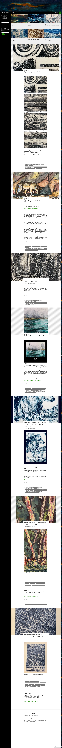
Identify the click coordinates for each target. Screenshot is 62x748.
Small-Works (27, 423)
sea (35, 392)
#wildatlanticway (34, 390)
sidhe (38, 686)
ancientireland (28, 685)
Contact (56, 12)
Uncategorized (19, 38)
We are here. (29, 714)
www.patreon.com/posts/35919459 (31, 701)
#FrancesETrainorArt (29, 164)
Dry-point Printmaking (32, 38)
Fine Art (12, 38)
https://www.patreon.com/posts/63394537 (32, 479)
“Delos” (30, 25)
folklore (34, 685)
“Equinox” (13, 25)
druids (40, 391)
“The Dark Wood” (32, 282)
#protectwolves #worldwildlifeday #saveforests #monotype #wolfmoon (34, 167)
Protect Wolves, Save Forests (33, 426)
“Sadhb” (13, 40)
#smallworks (27, 168)
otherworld (31, 392)
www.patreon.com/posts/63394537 (31, 596)
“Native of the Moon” (34, 592)
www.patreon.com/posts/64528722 (31, 208)
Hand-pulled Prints (32, 422)
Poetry (38, 39)
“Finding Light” (32, 42)
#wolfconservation (29, 492)
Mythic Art (26, 70)
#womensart (34, 391)
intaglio (34, 39)
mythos (43, 391)
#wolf (41, 491)
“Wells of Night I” (32, 72)
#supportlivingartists (41, 389)
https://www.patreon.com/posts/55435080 (32, 380)
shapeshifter (33, 686)
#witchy (33, 168)
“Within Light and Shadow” (32, 201)
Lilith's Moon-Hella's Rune (7, 12)
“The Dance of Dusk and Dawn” (52, 25)
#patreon (27, 247)
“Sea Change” (48, 40)
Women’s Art (32, 423)
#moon (42, 164)
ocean (26, 392)
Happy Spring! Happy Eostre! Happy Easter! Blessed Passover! (33, 695)
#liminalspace (37, 164)
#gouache (26, 522)
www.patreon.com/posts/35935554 (31, 575)
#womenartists (39, 168)
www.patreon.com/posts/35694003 (31, 640)
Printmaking (43, 422)
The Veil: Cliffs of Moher (35, 336)
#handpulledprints (38, 300)
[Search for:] (5, 22)
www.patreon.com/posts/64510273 (31, 292)
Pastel (15, 38)
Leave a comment (32, 203)
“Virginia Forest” (32, 525)
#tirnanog (27, 390)
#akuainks (27, 681)
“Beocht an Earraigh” (34, 636)
